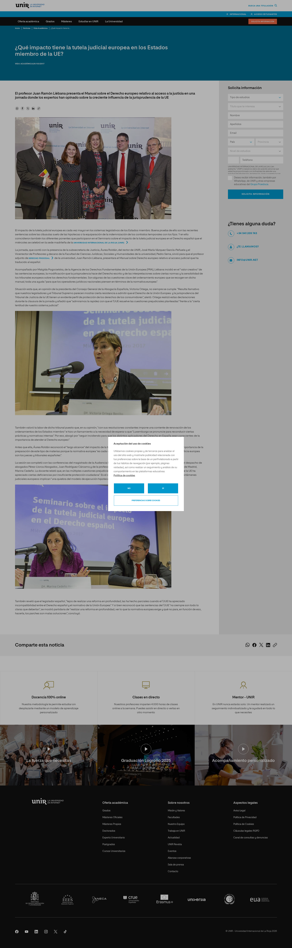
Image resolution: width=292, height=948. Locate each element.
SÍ (163, 488)
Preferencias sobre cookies (146, 500)
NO (129, 488)
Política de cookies (124, 475)
